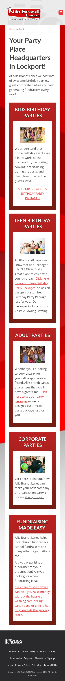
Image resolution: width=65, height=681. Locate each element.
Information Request (21, 658)
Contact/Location (46, 651)
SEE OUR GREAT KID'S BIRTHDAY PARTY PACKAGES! (32, 193)
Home (12, 651)
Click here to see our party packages (31, 396)
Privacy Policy (22, 665)
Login (10, 665)
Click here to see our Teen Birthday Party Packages (32, 283)
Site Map (37, 665)
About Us (23, 651)
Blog (32, 651)
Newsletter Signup (45, 658)
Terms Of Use (51, 665)
